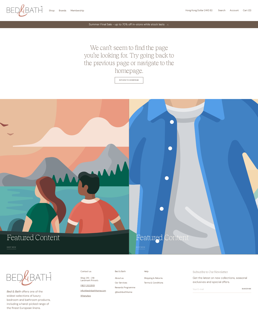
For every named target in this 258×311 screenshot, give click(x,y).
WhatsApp (86, 295)
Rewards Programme (125, 287)
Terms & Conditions (153, 282)
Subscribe (246, 289)
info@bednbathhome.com (93, 290)
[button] (199, 10)
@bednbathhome (123, 292)
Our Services (121, 282)
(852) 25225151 (88, 285)
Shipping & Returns (153, 278)
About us (119, 278)
